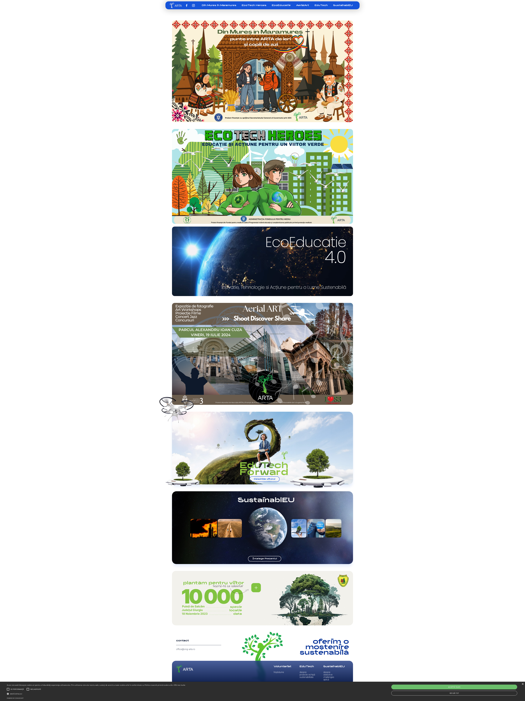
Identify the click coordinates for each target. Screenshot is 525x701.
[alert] (262, 691)
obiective (327, 674)
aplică (326, 679)
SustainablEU (343, 5)
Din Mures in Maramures (219, 5)
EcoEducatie (281, 5)
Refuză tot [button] (454, 693)
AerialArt (302, 5)
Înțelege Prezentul (264, 559)
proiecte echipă (307, 674)
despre (303, 672)
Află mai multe (179, 685)
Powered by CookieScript (15, 698)
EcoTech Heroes (254, 5)
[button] (8, 689)
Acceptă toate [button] (454, 687)
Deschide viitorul (264, 479)
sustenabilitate (306, 677)
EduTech (321, 5)
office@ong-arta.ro (185, 649)
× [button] (523, 684)
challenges (328, 677)
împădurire (279, 672)
